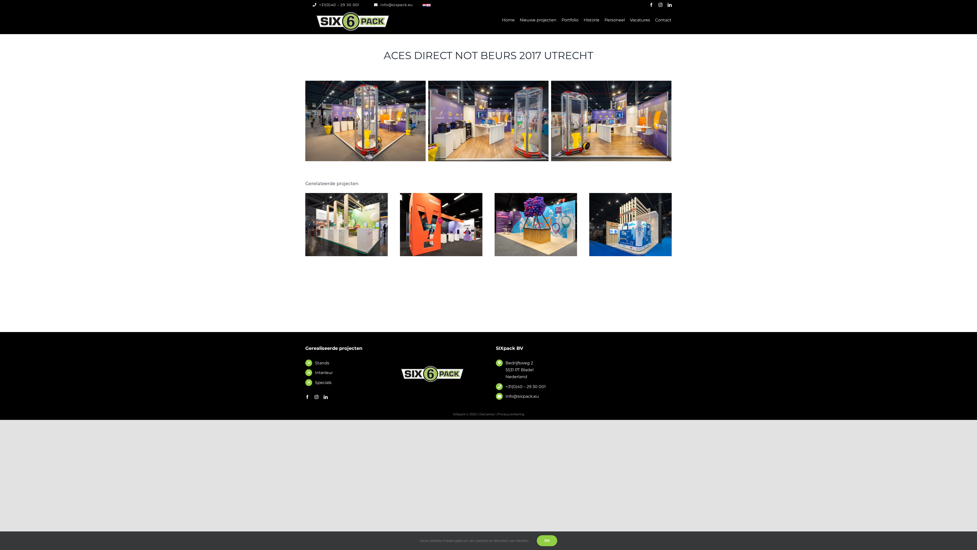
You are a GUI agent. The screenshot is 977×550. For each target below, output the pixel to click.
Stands (322, 363)
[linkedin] (670, 5)
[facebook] (651, 5)
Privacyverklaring (510, 414)
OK (547, 540)
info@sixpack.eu (522, 396)
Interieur (324, 372)
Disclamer (487, 414)
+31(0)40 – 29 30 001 (526, 386)
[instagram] (660, 5)
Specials (323, 382)
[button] (309, 224)
